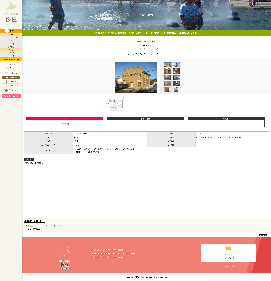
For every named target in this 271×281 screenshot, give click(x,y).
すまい (12, 31)
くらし (12, 68)
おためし (13, 73)
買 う (11, 50)
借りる (11, 34)
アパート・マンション (11, 37)
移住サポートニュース (11, 96)
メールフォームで (228, 256)
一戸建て (11, 41)
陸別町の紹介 (13, 90)
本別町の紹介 (13, 81)
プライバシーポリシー (228, 266)
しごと (12, 64)
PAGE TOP (263, 236)
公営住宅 (11, 47)
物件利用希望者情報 (11, 59)
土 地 (11, 44)
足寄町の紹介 (13, 86)
